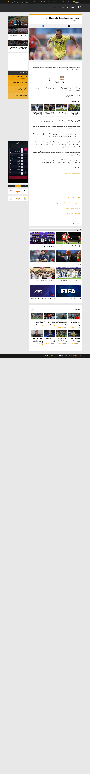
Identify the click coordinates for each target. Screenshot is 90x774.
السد (50, 80)
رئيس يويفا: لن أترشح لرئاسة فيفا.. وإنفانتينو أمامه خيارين (50, 340)
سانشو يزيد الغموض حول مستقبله (70, 213)
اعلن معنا (46, 355)
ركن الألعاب (42, 1)
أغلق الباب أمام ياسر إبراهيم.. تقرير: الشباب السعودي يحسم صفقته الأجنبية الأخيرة (13, 49)
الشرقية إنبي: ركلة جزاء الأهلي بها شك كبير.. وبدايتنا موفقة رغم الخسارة (18, 25)
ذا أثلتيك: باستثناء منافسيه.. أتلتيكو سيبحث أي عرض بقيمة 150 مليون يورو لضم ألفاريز (23, 37)
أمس (25, 185)
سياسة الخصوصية (53, 355)
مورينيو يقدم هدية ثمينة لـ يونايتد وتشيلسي (68, 203)
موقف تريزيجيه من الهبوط (73, 208)
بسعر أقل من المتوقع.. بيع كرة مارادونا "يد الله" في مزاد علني (23, 48)
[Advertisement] (69, 186)
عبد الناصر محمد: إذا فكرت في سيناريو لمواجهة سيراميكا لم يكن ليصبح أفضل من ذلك (37, 341)
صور (47, 1)
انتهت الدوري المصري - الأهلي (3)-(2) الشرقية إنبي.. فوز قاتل (18, 96)
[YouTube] (22, 2)
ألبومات (54, 7)
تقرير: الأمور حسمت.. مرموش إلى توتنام (13, 36)
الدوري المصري (34, 1)
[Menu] (81, 2)
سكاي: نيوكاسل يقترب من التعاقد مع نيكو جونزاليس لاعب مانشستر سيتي (37, 322)
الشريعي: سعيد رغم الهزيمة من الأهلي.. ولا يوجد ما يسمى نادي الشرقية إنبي (18, 83)
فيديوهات (52, 1)
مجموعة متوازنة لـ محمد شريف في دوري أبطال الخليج (62, 340)
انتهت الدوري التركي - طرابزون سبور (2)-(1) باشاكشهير (18, 77)
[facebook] (12, 2)
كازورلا (74, 223)
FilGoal (76, 21)
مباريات (57, 1)
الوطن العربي (61, 343)
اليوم (18, 185)
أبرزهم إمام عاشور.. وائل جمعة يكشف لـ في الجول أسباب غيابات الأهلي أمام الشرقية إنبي (18, 90)
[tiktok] (24, 2)
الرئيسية (73, 7)
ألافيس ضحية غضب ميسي (72, 197)
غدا (11, 185)
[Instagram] (19, 2)
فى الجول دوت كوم (75, 355)
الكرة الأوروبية (74, 327)
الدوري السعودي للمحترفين (23, 195)
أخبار (62, 1)
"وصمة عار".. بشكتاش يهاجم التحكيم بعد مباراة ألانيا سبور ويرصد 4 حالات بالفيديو (74, 323)
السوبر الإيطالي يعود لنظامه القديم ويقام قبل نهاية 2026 (75, 340)
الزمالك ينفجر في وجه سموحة (72, 173)
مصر (66, 1)
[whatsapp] (27, 2)
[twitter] (14, 2)
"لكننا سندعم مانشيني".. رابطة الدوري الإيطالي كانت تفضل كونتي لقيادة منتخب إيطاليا (61, 323)
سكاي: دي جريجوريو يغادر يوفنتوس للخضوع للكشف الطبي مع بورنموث (49, 322)
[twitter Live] (17, 2)
